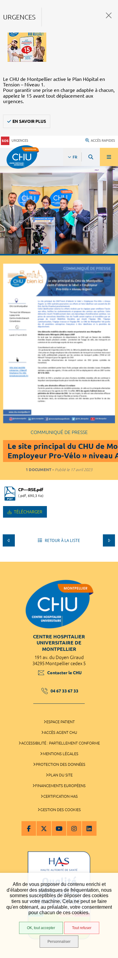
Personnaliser (59, 941)
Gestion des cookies (60, 809)
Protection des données (60, 764)
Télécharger (27, 511)
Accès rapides (103, 140)
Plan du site (60, 775)
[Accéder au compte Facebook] (28, 828)
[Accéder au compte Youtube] (59, 828)
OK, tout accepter (41, 928)
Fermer (109, 15)
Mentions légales (60, 753)
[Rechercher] (91, 157)
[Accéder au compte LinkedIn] (89, 828)
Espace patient (60, 722)
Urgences (19, 140)
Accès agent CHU (60, 732)
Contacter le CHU (64, 672)
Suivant (109, 540)
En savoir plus (29, 121)
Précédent (9, 540)
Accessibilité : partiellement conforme (60, 743)
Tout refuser (81, 928)
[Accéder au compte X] (44, 828)
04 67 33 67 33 (64, 691)
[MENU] (109, 157)
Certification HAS (60, 796)
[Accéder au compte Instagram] (74, 828)
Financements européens (60, 785)
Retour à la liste (62, 540)
